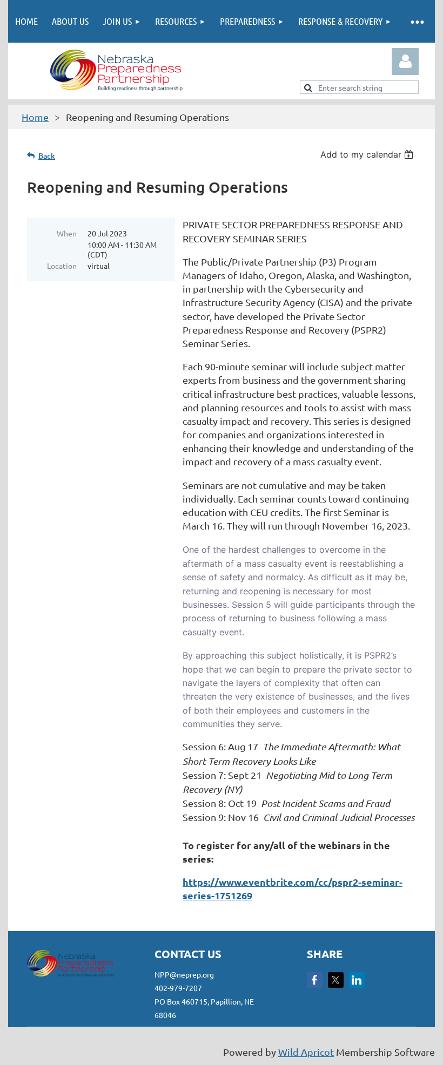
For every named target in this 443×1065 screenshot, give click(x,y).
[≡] (417, 21)
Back (46, 156)
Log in (405, 61)
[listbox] (368, 154)
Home (35, 117)
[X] (336, 980)
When (67, 233)
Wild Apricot (306, 1051)
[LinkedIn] (357, 980)
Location (62, 265)
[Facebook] (315, 980)
